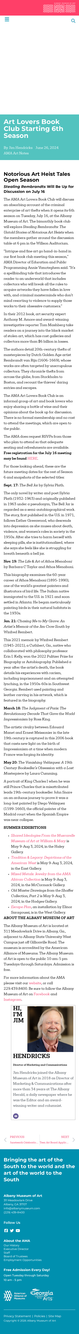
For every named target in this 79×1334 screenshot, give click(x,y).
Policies (39, 1316)
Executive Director (16, 1249)
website (35, 983)
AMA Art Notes (16, 153)
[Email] (16, 1116)
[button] (73, 21)
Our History (11, 1245)
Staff (7, 1252)
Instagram (12, 1000)
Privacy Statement (17, 1316)
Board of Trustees (16, 1256)
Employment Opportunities (23, 1260)
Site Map (54, 1316)
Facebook (42, 994)
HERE (32, 459)
